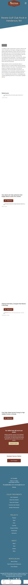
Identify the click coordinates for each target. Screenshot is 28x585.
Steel (14, 520)
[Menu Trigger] (25, 3)
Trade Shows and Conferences (14, 564)
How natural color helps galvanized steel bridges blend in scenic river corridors (12, 195)
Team (14, 546)
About (14, 543)
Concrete (14, 525)
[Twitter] (11, 578)
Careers (14, 548)
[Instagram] (19, 578)
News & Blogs (14, 561)
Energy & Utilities (14, 528)
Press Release (14, 566)
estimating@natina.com (19, 484)
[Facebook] (9, 578)
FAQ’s (14, 551)
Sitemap (14, 487)
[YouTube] (14, 578)
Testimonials (14, 530)
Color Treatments (14, 497)
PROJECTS (14, 515)
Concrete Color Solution (14, 505)
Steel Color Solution (14, 499)
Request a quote (13, 443)
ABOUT (14, 541)
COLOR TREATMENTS (14, 494)
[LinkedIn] (16, 578)
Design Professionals (14, 507)
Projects (14, 517)
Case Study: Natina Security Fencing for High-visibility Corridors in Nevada (13, 413)
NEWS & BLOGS (14, 559)
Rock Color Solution (14, 502)
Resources (14, 533)
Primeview (19, 576)
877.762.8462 (14, 478)
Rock (14, 523)
